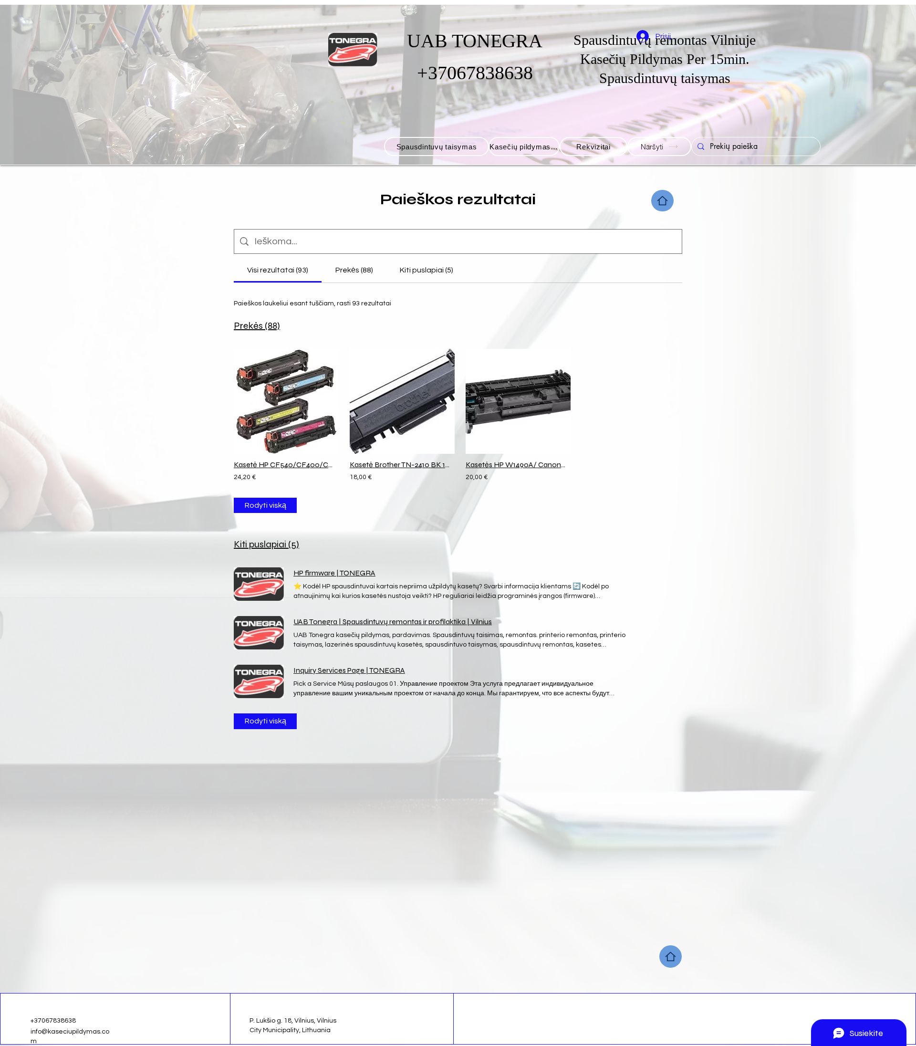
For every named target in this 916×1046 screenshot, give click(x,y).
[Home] (662, 200)
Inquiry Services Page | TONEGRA (349, 670)
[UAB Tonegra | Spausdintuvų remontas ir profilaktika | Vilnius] (259, 632)
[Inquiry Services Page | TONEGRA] (259, 681)
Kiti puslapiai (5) (266, 544)
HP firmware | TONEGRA (334, 572)
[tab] (278, 270)
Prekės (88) (257, 326)
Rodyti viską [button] (265, 505)
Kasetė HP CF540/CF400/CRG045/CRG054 (284, 464)
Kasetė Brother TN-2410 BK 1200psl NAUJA (400, 464)
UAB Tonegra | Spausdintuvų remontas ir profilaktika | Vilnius (392, 621)
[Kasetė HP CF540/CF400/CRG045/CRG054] (284, 401)
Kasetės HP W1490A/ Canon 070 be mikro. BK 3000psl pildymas (516, 464)
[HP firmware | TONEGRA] (259, 584)
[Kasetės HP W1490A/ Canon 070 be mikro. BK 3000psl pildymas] (516, 401)
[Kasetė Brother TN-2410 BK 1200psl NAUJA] (400, 401)
